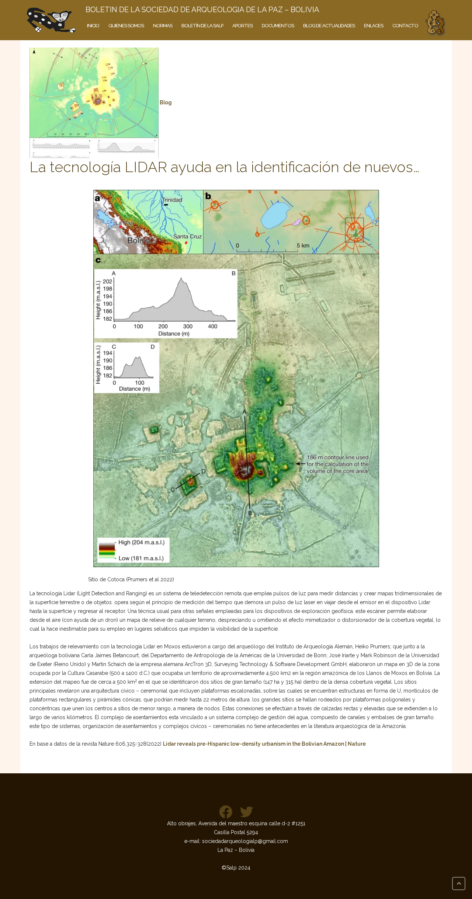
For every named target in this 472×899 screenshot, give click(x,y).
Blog (166, 102)
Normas (162, 25)
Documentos (278, 25)
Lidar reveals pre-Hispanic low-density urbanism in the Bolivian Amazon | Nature (264, 744)
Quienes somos (126, 25)
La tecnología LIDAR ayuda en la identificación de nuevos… (225, 166)
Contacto (405, 25)
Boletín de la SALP (202, 25)
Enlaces (373, 25)
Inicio (93, 25)
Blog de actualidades (329, 25)
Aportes (242, 25)
